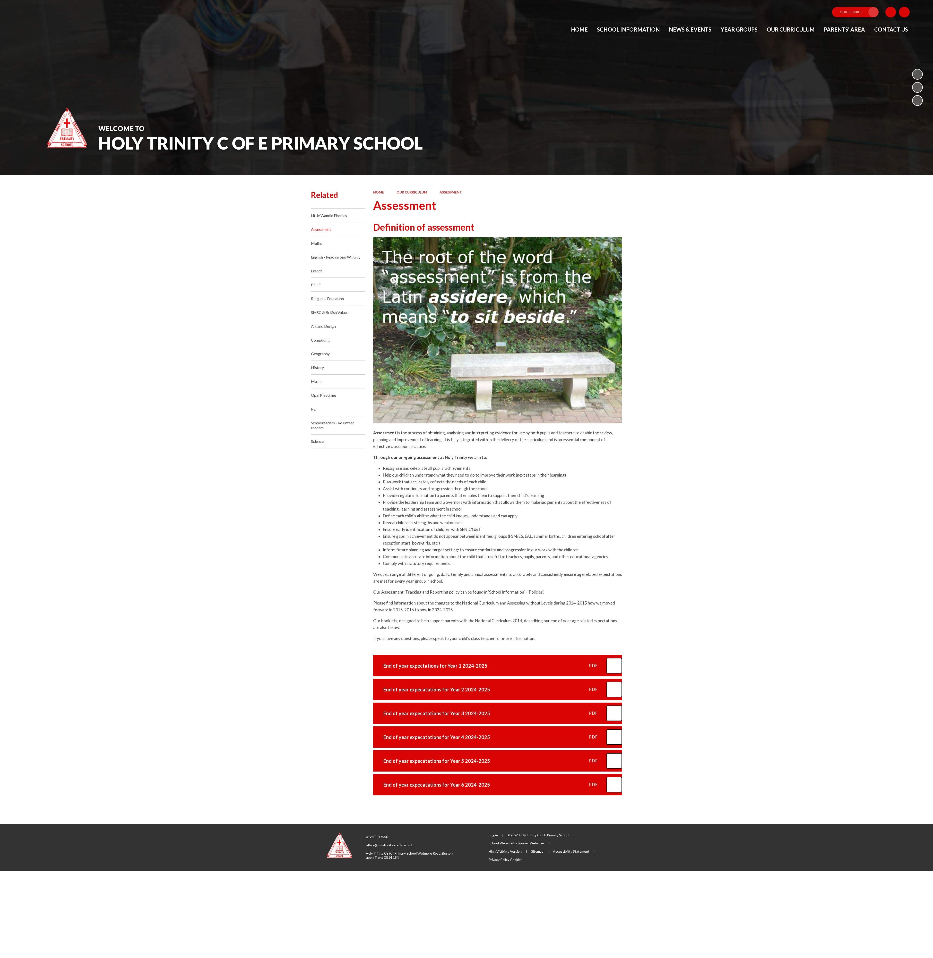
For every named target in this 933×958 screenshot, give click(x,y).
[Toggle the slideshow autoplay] (917, 74)
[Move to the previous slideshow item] (917, 87)
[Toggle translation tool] (890, 12)
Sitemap (537, 851)
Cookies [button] (516, 859)
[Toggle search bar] (904, 12)
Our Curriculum (412, 192)
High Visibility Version (505, 851)
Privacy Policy (499, 859)
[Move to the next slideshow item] (917, 100)
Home (378, 192)
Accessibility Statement (571, 851)
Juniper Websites (531, 843)
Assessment (451, 192)
